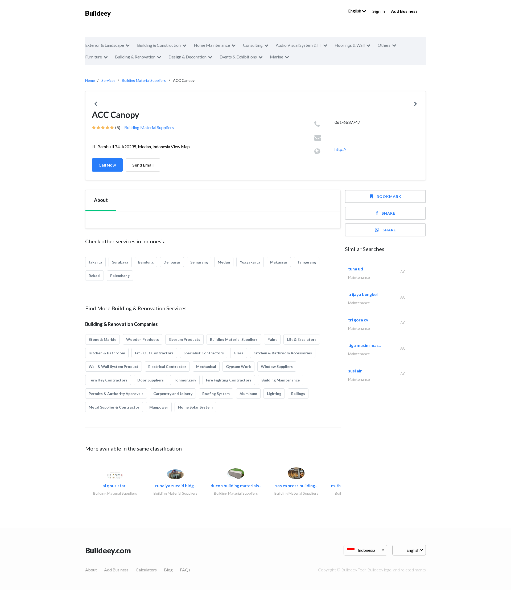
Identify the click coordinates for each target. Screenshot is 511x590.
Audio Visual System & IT (299, 45)
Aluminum (248, 393)
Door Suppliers (150, 380)
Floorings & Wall (350, 45)
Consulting (253, 45)
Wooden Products (142, 339)
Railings (298, 393)
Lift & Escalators (301, 339)
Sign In (378, 11)
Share (388, 213)
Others (384, 45)
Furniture (93, 56)
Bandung (146, 262)
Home (90, 80)
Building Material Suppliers (144, 80)
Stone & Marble (102, 339)
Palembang (120, 275)
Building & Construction (159, 45)
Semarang (199, 262)
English (355, 10)
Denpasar (171, 262)
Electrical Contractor (167, 366)
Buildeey (98, 13)
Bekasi (94, 275)
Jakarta (95, 262)
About (91, 569)
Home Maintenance (212, 45)
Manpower (158, 407)
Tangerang (306, 262)
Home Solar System (195, 407)
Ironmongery (185, 380)
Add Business (404, 11)
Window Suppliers (277, 366)
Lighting (274, 393)
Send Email (143, 164)
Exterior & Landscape (104, 45)
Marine (276, 56)
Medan (224, 262)
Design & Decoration (187, 56)
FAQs (185, 569)
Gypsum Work (238, 366)
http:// (340, 149)
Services (108, 80)
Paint (272, 339)
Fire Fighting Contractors (229, 380)
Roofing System (216, 393)
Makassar (278, 262)
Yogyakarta (250, 262)
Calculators (146, 569)
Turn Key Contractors (108, 380)
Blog (168, 569)
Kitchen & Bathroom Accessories (282, 353)
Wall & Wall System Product (113, 366)
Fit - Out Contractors (154, 353)
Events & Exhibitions (238, 56)
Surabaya (120, 262)
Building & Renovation (135, 56)
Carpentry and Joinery (172, 393)
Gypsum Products (184, 339)
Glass (239, 353)
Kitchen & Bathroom (107, 353)
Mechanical (206, 366)
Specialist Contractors (203, 353)
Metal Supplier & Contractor (114, 407)
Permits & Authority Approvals (116, 393)
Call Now (107, 164)
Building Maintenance (280, 380)
